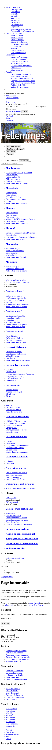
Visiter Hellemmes (13, 356)
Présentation (10, 513)
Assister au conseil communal (22, 79)
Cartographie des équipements (17, 282)
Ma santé (14, 16)
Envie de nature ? (17, 40)
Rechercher (24, 161)
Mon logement (16, 10)
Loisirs (8, 201)
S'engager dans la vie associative (23, 81)
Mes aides (14, 14)
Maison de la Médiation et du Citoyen (20, 219)
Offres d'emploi (12, 502)
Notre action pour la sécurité (16, 271)
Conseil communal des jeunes (17, 520)
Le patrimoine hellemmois (16, 354)
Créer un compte (12, 98)
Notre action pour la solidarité (17, 223)
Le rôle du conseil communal (17, 452)
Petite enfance (11, 195)
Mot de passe (40, 106)
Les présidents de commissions (17, 445)
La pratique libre (12, 320)
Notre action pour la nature (16, 342)
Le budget (10, 461)
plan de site (9, 605)
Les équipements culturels (16, 298)
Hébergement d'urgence (15, 221)
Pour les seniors (12, 217)
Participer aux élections (19, 76)
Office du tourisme (13, 408)
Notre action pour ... (18, 63)
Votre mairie (10, 55)
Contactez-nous (12, 432)
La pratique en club (13, 318)
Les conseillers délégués (15, 448)
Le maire (9, 441)
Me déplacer (15, 22)
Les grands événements (19, 44)
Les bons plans (16, 46)
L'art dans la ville (12, 358)
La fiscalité (10, 463)
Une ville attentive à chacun (16, 473)
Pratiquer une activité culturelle (17, 304)
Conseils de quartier (13, 516)
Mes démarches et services (16, 280)
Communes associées (14, 425)
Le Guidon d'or (12, 380)
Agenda (9, 405)
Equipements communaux (16, 423)
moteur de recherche (36, 605)
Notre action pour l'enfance (16, 203)
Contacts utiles (11, 235)
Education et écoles (13, 197)
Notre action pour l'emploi (16, 257)
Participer (9, 72)
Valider (24, 111)
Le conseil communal (19, 59)
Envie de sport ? (17, 38)
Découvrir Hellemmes (19, 42)
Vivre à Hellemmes (13, 7)
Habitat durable (12, 175)
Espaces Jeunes (12, 253)
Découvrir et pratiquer (14, 340)
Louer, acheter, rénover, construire (19, 173)
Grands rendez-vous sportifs (16, 324)
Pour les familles (12, 213)
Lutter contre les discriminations (23, 83)
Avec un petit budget (14, 392)
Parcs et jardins (11, 336)
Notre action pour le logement (17, 183)
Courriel (9, 106)
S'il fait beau (10, 394)
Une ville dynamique (14, 475)
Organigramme (11, 428)
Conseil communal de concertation (19, 524)
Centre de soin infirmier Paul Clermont (20, 233)
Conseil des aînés (12, 522)
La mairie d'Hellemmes (19, 57)
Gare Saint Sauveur (13, 410)
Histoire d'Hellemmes (14, 352)
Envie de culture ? (17, 35)
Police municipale (12, 266)
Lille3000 (9, 370)
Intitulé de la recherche (9, 161)
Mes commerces (17, 25)
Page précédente (7, 577)
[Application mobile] (7, 3)
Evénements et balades (14, 338)
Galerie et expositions (14, 296)
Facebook (9, 116)
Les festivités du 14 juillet (15, 378)
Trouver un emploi (13, 249)
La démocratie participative (21, 74)
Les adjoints (10, 443)
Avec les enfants (12, 390)
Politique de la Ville (18, 85)
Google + (9, 120)
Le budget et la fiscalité (19, 61)
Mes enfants (15, 12)
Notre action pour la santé (15, 239)
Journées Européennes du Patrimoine (20, 374)
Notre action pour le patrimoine (18, 360)
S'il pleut (9, 396)
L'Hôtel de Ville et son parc (16, 421)
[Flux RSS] (2, 3)
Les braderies (11, 372)
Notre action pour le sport (15, 327)
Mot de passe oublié (13, 111)
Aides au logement (13, 179)
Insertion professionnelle (15, 251)
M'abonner (5, 623)
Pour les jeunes (11, 215)
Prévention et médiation (15, 269)
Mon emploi (15, 18)
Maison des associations (15, 558)
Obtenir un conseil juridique (21, 66)
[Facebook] (5, 3)
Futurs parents (11, 193)
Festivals (9, 302)
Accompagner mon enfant (16, 199)
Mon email (6, 618)
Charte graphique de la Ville (16, 430)
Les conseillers (11, 450)
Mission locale (11, 255)
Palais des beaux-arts (14, 412)
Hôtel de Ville (11, 498)
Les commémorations (14, 376)
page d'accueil (34, 603)
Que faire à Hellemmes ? (15, 33)
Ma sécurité (15, 20)
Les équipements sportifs (15, 316)
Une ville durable (12, 477)
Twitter (8, 118)
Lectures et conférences (15, 300)
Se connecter (11, 96)
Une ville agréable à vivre (15, 479)
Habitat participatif (13, 177)
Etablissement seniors (14, 181)
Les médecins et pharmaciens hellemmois (21, 237)
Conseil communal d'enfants (16, 518)
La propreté (15, 27)
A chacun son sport (13, 322)
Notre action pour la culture (16, 307)
